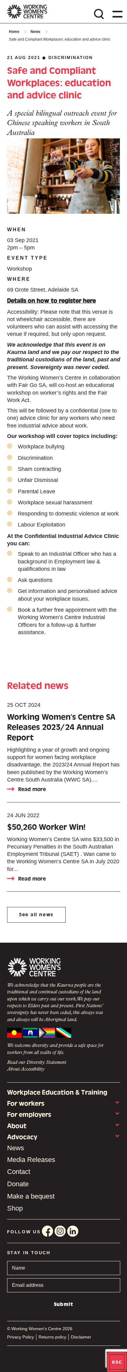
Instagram (60, 1231)
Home (14, 32)
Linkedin (72, 1231)
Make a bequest (31, 1196)
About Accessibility (25, 1069)
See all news (36, 914)
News (35, 32)
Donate (18, 1184)
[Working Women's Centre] (27, 11)
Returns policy (52, 1336)
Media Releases (31, 1159)
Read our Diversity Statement (36, 1062)
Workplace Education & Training (57, 1092)
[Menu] (116, 14)
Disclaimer (81, 1336)
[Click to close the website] (117, 1362)
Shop (15, 1208)
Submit (63, 1304)
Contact (18, 1171)
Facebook (47, 1231)
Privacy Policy (20, 1336)
